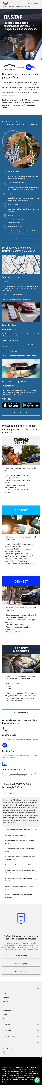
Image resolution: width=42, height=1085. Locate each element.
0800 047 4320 (22, 739)
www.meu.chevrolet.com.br (18, 774)
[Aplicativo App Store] (11, 405)
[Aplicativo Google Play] (31, 405)
